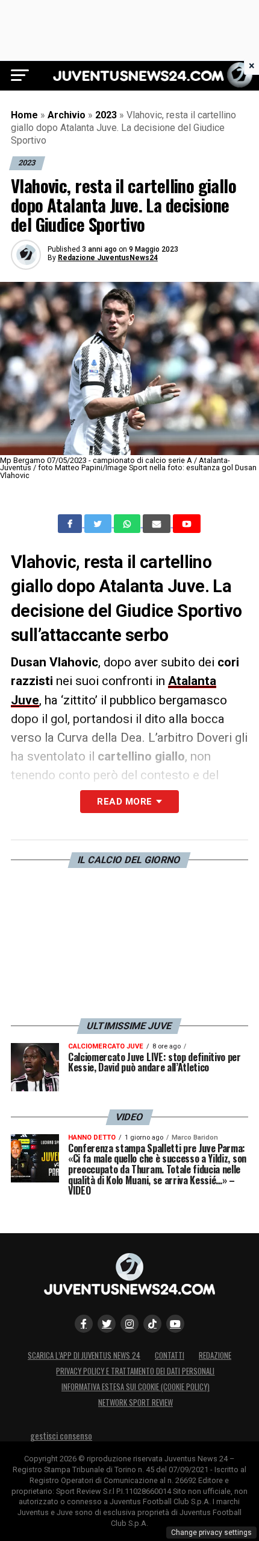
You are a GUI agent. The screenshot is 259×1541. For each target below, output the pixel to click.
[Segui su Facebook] (84, 1324)
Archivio (67, 115)
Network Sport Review (135, 1402)
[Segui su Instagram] (129, 1324)
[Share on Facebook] (71, 524)
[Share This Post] (128, 524)
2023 (106, 115)
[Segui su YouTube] (175, 1324)
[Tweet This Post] (99, 524)
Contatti (169, 1355)
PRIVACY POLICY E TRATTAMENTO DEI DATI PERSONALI (135, 1371)
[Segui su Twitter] (107, 1324)
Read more (124, 801)
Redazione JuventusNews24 (108, 258)
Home (24, 115)
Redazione (215, 1355)
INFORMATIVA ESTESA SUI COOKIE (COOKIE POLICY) (135, 1387)
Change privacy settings (211, 1532)
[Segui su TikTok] (152, 1324)
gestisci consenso (61, 1435)
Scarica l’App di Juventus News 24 (84, 1355)
